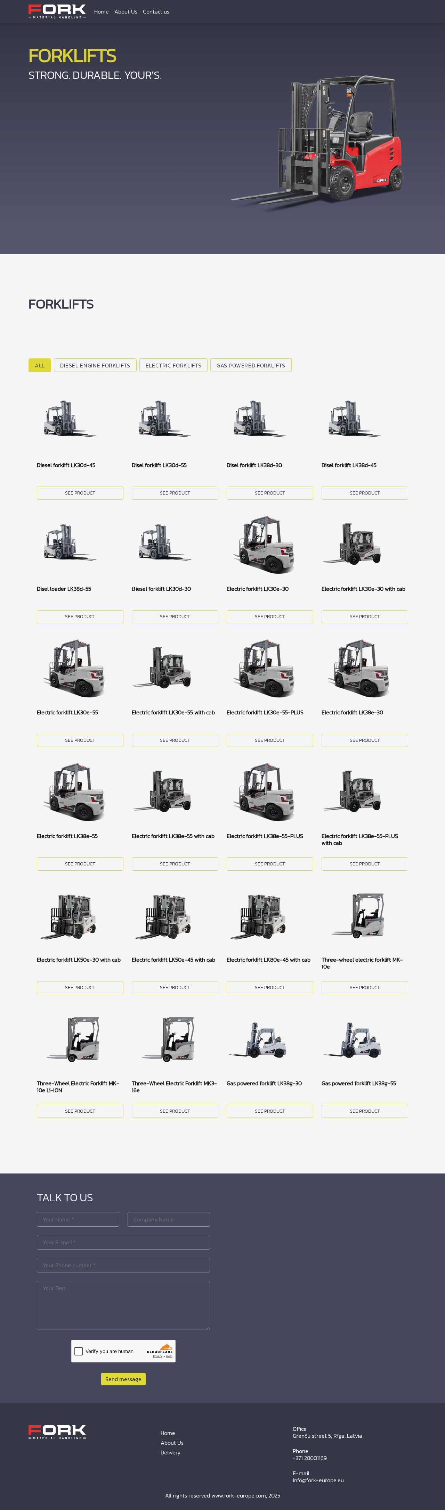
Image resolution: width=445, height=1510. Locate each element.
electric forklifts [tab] (174, 365)
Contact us (156, 11)
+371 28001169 (310, 1457)
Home (101, 11)
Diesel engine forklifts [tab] (95, 365)
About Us (125, 11)
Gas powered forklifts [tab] (251, 365)
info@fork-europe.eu (318, 1480)
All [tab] (40, 365)
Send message (123, 1379)
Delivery (170, 1452)
